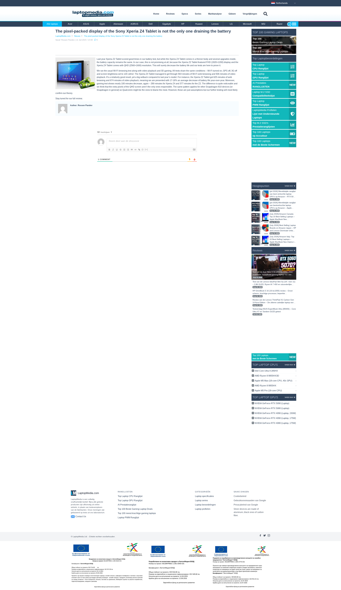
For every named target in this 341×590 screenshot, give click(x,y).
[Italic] (113, 149)
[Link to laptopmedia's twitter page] (264, 536)
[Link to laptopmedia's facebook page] (260, 536)
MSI (263, 24)
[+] (146, 149)
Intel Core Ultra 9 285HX (275, 371)
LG (231, 24)
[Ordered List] (124, 149)
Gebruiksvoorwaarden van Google (250, 500)
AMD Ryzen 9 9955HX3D (275, 376)
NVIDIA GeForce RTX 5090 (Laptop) (272, 403)
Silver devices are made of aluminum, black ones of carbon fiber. (249, 512)
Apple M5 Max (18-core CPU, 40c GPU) (275, 381)
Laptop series (201, 500)
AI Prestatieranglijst (127, 505)
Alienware (118, 24)
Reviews (170, 14)
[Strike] (120, 149)
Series (198, 14)
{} (143, 149)
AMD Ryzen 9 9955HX (275, 385)
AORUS (134, 24)
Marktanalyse (215, 14)
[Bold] (109, 149)
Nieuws (77, 36)
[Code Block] (135, 149)
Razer (279, 24)
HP (182, 24)
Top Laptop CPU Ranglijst (130, 496)
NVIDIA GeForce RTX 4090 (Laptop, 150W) (275, 413)
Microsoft (247, 24)
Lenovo (215, 24)
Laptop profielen (202, 509)
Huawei (199, 24)
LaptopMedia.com (63, 36)
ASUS (86, 24)
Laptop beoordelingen (205, 505)
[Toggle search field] (265, 14)
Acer (70, 24)
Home (156, 14)
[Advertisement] (147, 49)
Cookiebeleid (240, 496)
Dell (151, 24)
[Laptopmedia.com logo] (93, 14)
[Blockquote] (132, 149)
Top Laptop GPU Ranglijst (130, 500)
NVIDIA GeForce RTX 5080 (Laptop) (272, 408)
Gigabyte (166, 24)
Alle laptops (52, 24)
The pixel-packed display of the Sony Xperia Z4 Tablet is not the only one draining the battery (123, 36)
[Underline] (117, 149)
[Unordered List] (128, 149)
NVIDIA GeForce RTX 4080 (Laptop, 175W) (275, 423)
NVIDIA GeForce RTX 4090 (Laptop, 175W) (275, 418)
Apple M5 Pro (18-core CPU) (275, 390)
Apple (102, 24)
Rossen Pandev (68, 40)
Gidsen (232, 14)
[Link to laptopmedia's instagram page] (268, 536)
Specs (185, 14)
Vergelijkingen (250, 14)
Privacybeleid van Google (246, 505)
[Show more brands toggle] (294, 24)
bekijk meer (289, 186)
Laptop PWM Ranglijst (128, 517)
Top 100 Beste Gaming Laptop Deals (135, 509)
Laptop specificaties (204, 496)
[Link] (139, 149)
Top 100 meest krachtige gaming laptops (137, 513)
